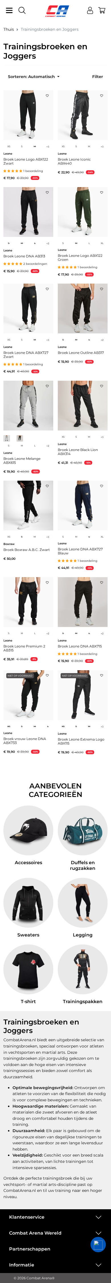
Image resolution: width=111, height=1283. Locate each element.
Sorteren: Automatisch (32, 76)
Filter (97, 76)
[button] (98, 1244)
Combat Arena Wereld (35, 1233)
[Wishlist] (47, 94)
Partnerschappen (29, 1249)
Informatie (21, 1265)
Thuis (8, 29)
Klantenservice (26, 1217)
